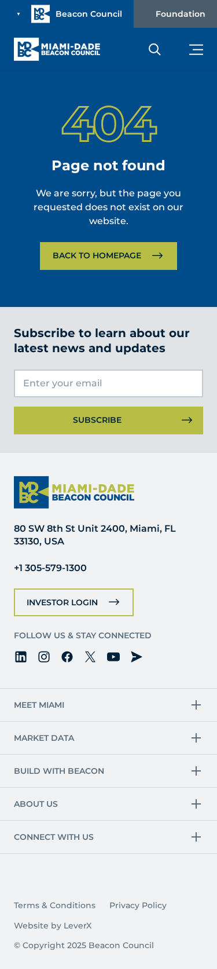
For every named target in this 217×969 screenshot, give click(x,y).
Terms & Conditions (54, 905)
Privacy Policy (138, 905)
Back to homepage (97, 255)
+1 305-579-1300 (50, 567)
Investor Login (62, 602)
